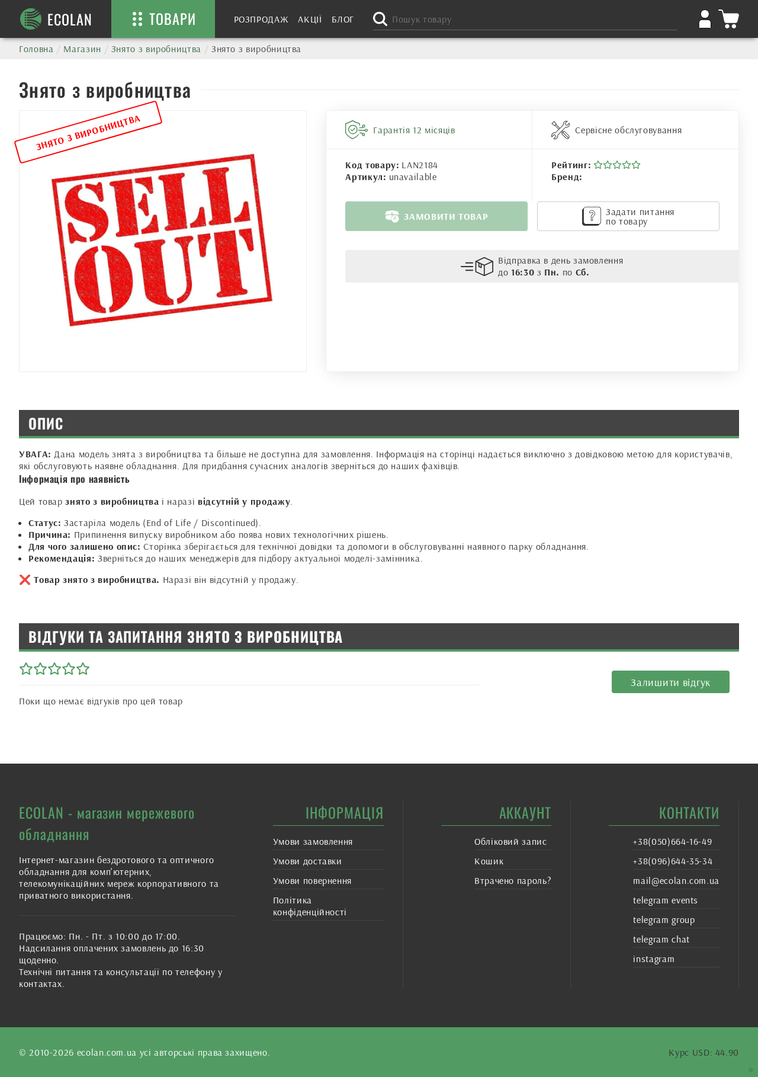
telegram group (664, 919)
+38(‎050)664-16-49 (672, 841)
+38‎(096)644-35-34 (672, 861)
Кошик (488, 861)
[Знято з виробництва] (163, 241)
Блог (343, 19)
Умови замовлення (313, 841)
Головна (36, 49)
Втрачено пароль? (512, 880)
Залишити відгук (671, 682)
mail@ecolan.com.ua (676, 880)
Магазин (82, 49)
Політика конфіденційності (310, 906)
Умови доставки (307, 861)
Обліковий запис (510, 841)
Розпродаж (261, 19)
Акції (310, 19)
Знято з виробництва (156, 49)
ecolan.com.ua (107, 1052)
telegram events (665, 900)
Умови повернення (312, 880)
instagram (654, 958)
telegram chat (661, 939)
